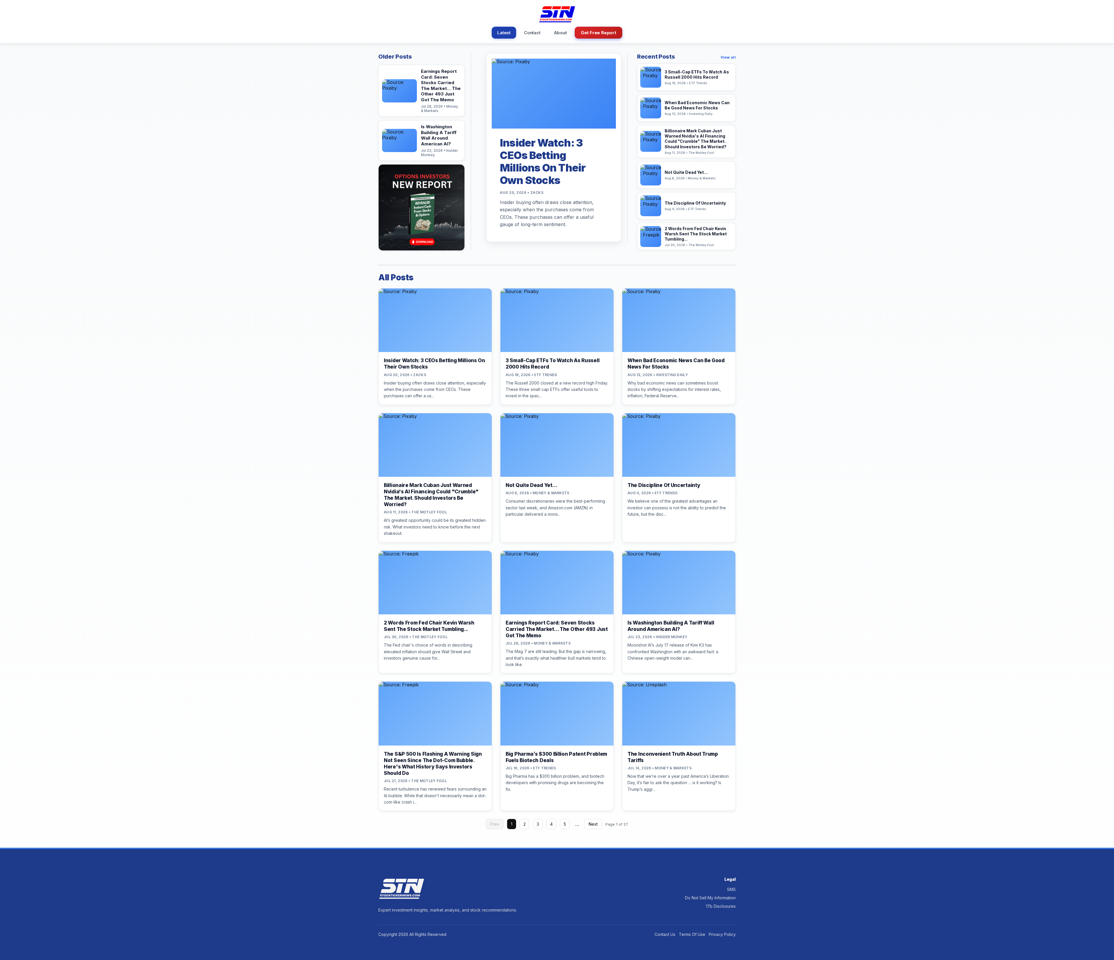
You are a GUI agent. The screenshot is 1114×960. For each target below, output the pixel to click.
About (560, 32)
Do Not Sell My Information (710, 897)
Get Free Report (598, 32)
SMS (731, 889)
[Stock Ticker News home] (557, 14)
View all (728, 57)
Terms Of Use (692, 934)
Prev (494, 824)
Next (593, 824)
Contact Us (664, 934)
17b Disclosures (721, 906)
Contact (532, 32)
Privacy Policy (722, 934)
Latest (504, 32)
